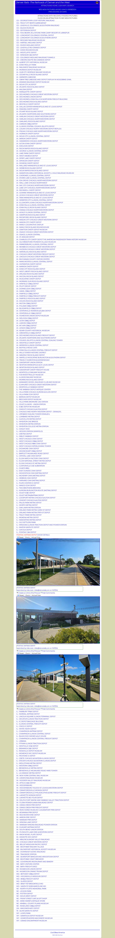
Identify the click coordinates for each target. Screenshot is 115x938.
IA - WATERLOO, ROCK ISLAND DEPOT (31, 252)
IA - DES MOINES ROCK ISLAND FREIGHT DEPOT (35, 335)
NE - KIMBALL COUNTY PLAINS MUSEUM (32, 903)
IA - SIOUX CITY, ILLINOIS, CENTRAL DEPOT (33, 136)
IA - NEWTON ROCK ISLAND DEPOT (30, 367)
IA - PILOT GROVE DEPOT (26, 286)
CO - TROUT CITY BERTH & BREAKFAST (31, 23)
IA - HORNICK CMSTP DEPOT (27, 134)
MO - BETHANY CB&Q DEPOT (27, 874)
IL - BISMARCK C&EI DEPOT (27, 748)
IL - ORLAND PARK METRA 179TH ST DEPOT (33, 512)
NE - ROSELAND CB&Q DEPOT (28, 906)
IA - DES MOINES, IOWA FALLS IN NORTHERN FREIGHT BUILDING (42, 99)
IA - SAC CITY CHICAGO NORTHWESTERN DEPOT (35, 185)
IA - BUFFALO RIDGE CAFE (26, 348)
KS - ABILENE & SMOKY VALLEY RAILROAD (33, 839)
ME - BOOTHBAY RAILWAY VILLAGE (30, 847)
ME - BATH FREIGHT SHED (26, 866)
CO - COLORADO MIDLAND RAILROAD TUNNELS (35, 57)
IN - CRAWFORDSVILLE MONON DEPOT (32, 790)
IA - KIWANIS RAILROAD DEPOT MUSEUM (32, 82)
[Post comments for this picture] (41, 593)
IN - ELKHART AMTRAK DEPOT (28, 827)
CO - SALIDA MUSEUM (25, 28)
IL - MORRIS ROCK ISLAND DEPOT (29, 380)
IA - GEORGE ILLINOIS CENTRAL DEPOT (32, 151)
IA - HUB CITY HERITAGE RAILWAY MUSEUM (33, 72)
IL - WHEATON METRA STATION (28, 424)
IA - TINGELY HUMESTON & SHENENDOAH (33, 360)
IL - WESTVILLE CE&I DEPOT (27, 746)
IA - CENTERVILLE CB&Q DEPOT (28, 313)
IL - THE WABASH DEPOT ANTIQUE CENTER (33, 389)
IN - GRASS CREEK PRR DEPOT (28, 805)
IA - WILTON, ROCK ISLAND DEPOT (30, 276)
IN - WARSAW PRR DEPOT (26, 820)
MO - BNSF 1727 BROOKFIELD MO (29, 884)
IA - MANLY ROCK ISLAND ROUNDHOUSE (32, 227)
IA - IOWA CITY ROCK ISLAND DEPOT (30, 269)
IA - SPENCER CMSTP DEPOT (27, 161)
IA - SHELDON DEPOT (25, 146)
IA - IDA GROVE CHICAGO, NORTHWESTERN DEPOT (36, 180)
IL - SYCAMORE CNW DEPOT (27, 448)
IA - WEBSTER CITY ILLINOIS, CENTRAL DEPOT (34, 200)
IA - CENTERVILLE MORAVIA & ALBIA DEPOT (33, 311)
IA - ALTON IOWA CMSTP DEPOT (29, 143)
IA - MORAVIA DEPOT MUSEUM (28, 70)
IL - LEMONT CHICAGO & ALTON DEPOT (31, 500)
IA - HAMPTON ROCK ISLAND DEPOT (30, 215)
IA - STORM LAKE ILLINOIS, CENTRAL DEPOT (33, 178)
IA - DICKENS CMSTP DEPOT (27, 163)
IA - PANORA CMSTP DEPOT (27, 109)
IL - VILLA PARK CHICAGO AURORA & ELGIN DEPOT (36, 392)
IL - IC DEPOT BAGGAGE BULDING (29, 721)
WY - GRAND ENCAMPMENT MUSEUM (31, 921)
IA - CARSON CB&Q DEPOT (26, 124)
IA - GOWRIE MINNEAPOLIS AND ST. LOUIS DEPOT (36, 193)
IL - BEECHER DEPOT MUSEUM (28, 399)
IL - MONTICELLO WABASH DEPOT (30, 387)
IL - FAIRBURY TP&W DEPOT (27, 711)
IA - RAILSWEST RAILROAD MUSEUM (30, 67)
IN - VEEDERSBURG (24, 785)
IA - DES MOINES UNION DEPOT (29, 97)
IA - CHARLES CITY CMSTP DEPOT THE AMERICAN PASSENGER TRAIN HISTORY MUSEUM (51, 239)
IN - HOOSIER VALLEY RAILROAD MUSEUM (33, 780)
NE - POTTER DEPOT (24, 893)
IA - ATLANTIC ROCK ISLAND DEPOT (30, 87)
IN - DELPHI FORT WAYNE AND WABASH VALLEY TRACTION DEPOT (42, 800)
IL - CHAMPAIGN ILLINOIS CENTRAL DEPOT (33, 734)
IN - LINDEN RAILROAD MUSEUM (29, 778)
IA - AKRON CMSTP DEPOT (26, 138)
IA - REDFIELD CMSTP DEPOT (28, 104)
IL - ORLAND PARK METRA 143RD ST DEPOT (33, 510)
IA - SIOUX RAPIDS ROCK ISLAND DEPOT (32, 170)
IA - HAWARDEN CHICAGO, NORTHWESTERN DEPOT (37, 141)
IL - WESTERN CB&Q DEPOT (27, 766)
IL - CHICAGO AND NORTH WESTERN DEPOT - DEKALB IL (38, 412)
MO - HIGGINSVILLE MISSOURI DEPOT (31, 876)
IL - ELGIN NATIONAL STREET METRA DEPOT (33, 461)
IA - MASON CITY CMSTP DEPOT (28, 222)
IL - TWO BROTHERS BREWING (28, 488)
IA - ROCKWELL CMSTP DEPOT (28, 190)
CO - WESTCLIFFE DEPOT (26, 52)
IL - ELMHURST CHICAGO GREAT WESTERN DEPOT (36, 385)
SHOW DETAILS (43, 535)
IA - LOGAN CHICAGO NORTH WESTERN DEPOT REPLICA (38, 129)
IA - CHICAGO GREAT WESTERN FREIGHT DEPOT (35, 254)
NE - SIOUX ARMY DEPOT (26, 896)
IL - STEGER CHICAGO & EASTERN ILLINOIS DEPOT (36, 761)
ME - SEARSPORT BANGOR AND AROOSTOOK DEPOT (37, 857)
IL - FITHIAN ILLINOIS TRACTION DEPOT (31, 743)
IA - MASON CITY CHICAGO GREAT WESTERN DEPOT (37, 220)
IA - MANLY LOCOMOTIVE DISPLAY (29, 225)
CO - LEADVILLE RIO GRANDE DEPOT (31, 47)
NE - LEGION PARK (23, 891)
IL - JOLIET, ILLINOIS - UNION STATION (31, 404)
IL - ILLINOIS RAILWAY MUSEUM (28, 377)
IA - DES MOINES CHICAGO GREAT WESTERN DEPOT (37, 94)
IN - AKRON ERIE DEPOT (26, 817)
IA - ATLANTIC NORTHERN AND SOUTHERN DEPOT (36, 114)
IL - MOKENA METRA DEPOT (27, 517)
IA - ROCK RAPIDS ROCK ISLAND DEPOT (32, 148)
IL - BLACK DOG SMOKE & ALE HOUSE (31, 736)
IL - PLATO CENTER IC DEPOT (27, 483)
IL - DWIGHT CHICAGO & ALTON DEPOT (31, 409)
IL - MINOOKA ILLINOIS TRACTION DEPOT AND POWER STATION (41, 525)
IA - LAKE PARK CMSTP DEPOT (28, 153)
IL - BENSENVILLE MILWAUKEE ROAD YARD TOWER (36, 770)
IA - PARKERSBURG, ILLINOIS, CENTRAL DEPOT (34, 244)
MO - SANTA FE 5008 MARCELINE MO (31, 886)
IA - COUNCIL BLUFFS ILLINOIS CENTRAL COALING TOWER (39, 340)
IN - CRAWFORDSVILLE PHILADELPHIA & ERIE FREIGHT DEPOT (41, 793)
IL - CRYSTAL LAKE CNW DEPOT (28, 456)
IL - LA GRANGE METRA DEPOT (28, 773)
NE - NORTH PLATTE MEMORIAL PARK (31, 889)
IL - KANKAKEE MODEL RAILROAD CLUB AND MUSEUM (38, 382)
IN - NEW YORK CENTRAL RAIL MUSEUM (32, 775)
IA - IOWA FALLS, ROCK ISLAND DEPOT (31, 207)
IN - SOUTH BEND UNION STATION (29, 829)
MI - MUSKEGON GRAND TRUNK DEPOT (32, 871)
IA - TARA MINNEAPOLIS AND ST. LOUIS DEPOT (34, 198)
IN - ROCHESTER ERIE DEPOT (28, 815)
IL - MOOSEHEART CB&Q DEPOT (29, 451)
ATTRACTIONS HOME (49, 5)
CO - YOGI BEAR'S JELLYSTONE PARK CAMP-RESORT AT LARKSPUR (42, 33)
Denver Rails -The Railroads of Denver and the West (42, 2)
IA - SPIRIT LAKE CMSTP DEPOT (28, 158)
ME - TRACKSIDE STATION (26, 854)
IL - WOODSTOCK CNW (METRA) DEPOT (32, 473)
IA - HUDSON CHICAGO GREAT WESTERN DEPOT (35, 249)
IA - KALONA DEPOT (24, 89)
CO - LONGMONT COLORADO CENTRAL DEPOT (35, 35)
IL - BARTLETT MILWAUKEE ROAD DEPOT (32, 453)
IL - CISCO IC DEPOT (24, 726)
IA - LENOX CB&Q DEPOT (26, 328)
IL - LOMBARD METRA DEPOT (28, 416)
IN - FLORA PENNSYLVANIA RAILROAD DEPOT (34, 802)
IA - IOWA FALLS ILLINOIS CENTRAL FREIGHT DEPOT (36, 350)
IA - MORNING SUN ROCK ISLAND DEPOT (32, 281)
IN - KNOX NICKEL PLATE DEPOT (29, 834)
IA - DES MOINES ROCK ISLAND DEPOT (31, 102)
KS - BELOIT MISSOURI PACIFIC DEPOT (31, 844)
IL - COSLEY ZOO (23, 429)
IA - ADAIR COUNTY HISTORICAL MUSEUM (33, 330)
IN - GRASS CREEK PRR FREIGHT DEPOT (32, 807)
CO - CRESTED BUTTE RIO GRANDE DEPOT (33, 60)
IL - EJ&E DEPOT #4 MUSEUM (28, 407)
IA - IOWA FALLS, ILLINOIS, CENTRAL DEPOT (33, 205)
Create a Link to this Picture (29, 593)
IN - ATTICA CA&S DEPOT (25, 783)
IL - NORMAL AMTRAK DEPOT (28, 714)
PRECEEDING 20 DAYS (58, 12)
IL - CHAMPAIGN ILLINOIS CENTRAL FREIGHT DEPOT (37, 738)
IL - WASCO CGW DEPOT (26, 485)
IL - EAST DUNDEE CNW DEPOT (28, 471)
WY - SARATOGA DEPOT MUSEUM (29, 916)
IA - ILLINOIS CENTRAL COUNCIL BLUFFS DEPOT (35, 126)
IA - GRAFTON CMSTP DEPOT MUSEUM (31, 230)
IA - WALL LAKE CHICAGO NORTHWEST (31, 183)
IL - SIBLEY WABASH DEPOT (27, 436)
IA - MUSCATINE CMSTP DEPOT (28, 279)
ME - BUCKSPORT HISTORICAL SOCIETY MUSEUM (36, 849)
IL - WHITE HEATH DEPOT (26, 729)
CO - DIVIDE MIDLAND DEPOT (28, 45)
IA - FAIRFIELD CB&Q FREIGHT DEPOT (31, 296)
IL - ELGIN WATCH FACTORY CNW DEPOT (32, 458)
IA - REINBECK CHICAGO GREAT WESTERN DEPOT (36, 247)
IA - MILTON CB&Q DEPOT (26, 303)
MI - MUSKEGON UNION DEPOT (29, 869)
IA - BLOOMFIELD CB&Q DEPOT (29, 308)
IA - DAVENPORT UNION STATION (29, 362)
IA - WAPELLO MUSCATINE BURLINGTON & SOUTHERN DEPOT (40, 357)
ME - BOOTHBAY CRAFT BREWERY (30, 859)
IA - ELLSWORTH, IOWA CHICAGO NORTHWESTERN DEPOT (39, 202)
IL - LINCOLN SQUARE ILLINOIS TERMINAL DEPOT (35, 716)
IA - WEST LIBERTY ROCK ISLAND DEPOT (32, 271)
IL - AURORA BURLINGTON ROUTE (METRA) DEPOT (36, 490)
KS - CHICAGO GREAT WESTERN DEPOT (32, 842)
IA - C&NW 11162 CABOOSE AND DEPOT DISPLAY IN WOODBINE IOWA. (43, 79)
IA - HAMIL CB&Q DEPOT (26, 291)
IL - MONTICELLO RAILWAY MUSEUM (30, 372)
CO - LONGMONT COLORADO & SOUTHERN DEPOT (36, 38)
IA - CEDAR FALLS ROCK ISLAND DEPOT (32, 74)
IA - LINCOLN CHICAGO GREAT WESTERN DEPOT (35, 257)
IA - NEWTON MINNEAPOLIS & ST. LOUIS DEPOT (35, 365)
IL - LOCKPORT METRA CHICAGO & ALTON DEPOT (35, 498)
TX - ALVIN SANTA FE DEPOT (27, 911)
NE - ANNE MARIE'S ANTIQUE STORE (30, 901)
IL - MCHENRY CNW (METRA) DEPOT (30, 476)
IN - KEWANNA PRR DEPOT (27, 812)
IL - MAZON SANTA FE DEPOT (27, 527)
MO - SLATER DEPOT (24, 881)
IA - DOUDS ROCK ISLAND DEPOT (29, 301)
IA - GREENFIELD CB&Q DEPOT (28, 333)
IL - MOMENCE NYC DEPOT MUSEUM (31, 753)
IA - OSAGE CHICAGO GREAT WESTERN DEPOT (34, 232)
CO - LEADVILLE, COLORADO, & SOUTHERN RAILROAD (37, 25)
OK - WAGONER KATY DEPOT (27, 908)
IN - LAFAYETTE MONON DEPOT (28, 795)
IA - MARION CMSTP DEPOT (27, 266)
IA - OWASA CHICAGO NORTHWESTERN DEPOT (35, 210)
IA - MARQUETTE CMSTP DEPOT (29, 92)
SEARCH (70, 5)
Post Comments (48, 593)
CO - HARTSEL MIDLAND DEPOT (29, 43)
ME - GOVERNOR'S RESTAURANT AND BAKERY (34, 862)
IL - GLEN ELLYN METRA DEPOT (28, 419)
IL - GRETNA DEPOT (24, 434)
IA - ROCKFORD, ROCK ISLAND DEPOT (31, 217)
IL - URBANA (21, 741)
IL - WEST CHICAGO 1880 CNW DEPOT (31, 443)
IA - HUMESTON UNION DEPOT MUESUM (32, 316)
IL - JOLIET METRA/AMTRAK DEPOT (30, 495)
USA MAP (62, 5)
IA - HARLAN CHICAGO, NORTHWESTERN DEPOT (35, 119)
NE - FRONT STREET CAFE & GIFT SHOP (31, 898)
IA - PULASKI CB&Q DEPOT (26, 306)
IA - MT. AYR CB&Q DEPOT (26, 325)
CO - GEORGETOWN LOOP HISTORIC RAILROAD (35, 20)
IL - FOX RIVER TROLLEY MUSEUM (29, 375)
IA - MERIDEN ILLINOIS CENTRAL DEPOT (32, 345)
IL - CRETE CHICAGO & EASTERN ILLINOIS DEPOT (35, 758)
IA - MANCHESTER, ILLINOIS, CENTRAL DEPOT (34, 261)
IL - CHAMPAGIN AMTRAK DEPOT (29, 731)
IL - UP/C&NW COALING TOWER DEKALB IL (33, 414)
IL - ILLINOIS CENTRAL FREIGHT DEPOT (31, 724)
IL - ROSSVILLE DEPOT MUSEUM (29, 751)
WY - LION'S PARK (23, 913)
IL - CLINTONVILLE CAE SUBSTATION (30, 466)
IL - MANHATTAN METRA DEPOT (28, 520)
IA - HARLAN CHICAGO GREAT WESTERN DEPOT (35, 116)
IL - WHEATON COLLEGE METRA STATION (32, 426)
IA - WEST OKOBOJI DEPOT (27, 156)
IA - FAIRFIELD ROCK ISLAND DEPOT (30, 298)
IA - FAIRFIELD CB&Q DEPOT (27, 294)
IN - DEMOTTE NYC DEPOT (26, 837)
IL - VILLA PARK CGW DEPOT (27, 394)
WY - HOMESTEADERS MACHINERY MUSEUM (34, 918)
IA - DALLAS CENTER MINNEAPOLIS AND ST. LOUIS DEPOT (39, 107)
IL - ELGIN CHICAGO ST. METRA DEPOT (31, 463)
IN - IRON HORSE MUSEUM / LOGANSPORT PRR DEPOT (38, 810)
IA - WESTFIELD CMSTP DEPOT (28, 343)
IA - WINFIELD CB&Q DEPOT (27, 284)
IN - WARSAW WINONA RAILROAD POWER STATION (36, 825)
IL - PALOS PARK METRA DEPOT (28, 503)
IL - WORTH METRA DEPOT (27, 505)
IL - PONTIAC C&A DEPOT (26, 532)
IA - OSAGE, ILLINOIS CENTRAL (28, 234)
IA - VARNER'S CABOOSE (26, 77)
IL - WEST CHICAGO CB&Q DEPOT (29, 441)
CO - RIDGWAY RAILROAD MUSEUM (30, 40)
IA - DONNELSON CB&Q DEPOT (28, 289)
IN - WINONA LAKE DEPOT (26, 822)
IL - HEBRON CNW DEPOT (26, 478)
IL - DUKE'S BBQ (22, 468)
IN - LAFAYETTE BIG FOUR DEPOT (29, 798)
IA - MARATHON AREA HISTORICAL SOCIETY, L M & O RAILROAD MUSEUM (45, 173)
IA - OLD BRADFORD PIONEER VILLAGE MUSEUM (36, 242)
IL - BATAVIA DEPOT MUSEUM (28, 397)
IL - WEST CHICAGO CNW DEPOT (29, 439)
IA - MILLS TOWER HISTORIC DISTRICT (31, 352)
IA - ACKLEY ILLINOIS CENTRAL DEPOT (31, 212)
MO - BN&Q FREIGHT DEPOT (27, 879)
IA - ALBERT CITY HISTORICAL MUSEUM (31, 62)
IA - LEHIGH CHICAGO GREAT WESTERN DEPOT (35, 195)
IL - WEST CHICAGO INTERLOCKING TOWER (33, 446)
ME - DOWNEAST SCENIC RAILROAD (30, 852)
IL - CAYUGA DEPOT (24, 530)
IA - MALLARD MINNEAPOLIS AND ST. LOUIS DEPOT (36, 166)
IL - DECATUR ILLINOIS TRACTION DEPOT (32, 719)
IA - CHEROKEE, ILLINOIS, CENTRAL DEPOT (33, 175)
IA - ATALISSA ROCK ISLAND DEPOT (30, 274)
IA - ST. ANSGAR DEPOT (25, 237)
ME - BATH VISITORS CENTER (27, 864)
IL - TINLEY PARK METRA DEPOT (29, 515)
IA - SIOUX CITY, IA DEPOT (26, 84)
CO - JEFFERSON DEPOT (26, 30)
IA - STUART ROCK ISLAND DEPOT (29, 111)
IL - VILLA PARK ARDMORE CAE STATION (32, 402)
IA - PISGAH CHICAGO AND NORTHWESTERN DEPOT (37, 131)
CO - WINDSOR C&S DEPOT (27, 55)
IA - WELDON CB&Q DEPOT (27, 318)
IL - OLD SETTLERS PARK (26, 522)
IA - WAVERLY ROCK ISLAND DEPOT (30, 355)
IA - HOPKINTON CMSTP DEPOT (28, 264)
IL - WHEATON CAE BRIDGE (27, 421)
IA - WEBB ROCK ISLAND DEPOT (29, 168)
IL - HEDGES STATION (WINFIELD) (29, 431)
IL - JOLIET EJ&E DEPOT (25, 493)
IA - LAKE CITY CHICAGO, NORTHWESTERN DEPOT (36, 188)
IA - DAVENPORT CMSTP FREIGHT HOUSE (32, 370)
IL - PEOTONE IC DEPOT (25, 756)
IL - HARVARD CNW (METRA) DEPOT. (30, 480)
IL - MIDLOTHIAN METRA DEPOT (29, 763)
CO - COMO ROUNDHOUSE (27, 50)
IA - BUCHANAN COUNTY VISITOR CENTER (33, 259)
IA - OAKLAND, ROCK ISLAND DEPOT (30, 121)
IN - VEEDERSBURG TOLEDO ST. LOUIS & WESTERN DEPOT (39, 788)
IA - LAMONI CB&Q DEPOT (26, 323)
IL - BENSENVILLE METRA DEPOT (29, 768)
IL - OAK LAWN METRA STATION (28, 507)
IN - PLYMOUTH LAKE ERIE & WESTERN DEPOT (34, 832)
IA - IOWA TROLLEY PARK (26, 65)
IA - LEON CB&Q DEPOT (25, 321)
